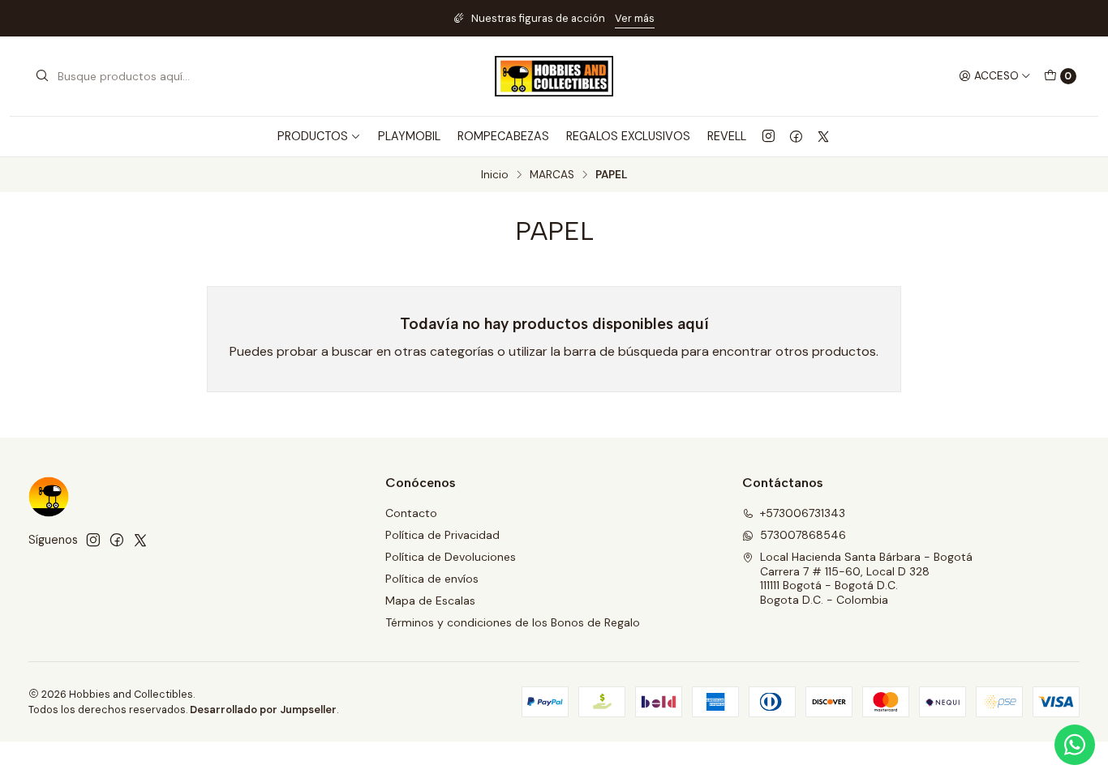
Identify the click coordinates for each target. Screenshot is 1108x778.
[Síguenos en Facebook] (796, 136)
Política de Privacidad (442, 535)
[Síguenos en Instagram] (768, 136)
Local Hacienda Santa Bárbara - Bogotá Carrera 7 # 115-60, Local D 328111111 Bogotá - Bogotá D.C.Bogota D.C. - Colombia (866, 578)
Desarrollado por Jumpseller (263, 709)
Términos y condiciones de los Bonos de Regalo (512, 622)
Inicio (495, 175)
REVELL (726, 136)
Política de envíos (432, 578)
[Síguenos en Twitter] (823, 136)
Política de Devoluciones (450, 556)
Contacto (411, 513)
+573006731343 (802, 513)
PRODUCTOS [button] (312, 136)
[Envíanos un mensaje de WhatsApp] (1074, 745)
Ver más (635, 18)
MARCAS (552, 175)
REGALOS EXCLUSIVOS (628, 136)
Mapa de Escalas (430, 600)
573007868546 (803, 535)
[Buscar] (42, 76)
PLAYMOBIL (409, 136)
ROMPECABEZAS (503, 136)
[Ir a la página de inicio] (554, 76)
